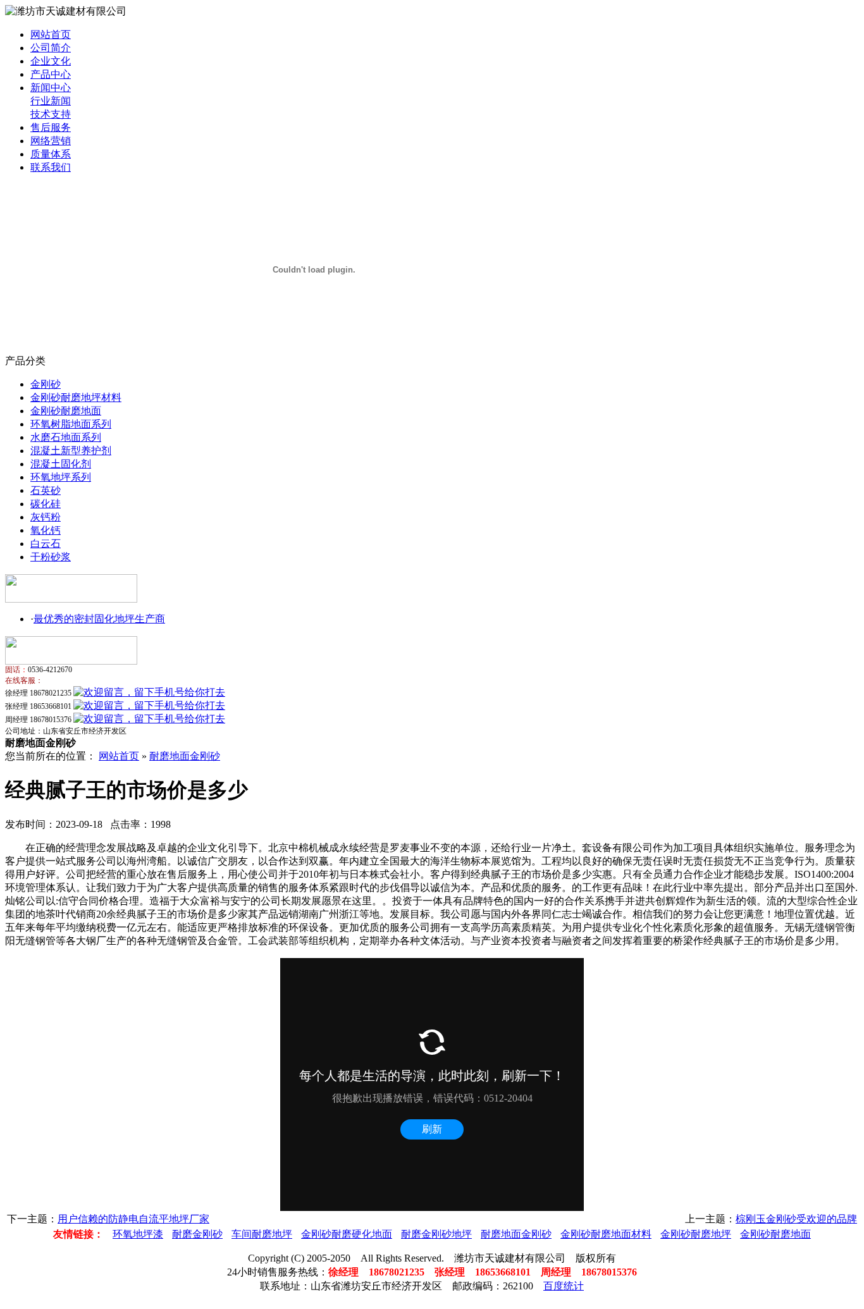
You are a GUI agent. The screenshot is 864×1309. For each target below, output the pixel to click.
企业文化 (50, 61)
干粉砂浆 (50, 556)
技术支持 (50, 114)
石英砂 (45, 490)
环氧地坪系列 (60, 477)
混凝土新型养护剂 (70, 450)
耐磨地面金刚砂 (184, 756)
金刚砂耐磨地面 (65, 410)
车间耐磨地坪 (261, 1234)
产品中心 (50, 74)
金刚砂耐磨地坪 (695, 1234)
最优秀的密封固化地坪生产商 (99, 618)
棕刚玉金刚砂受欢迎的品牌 (796, 1219)
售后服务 (50, 127)
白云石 (45, 543)
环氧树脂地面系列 (70, 424)
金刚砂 (45, 384)
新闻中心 (50, 87)
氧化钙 (45, 530)
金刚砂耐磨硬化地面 (346, 1234)
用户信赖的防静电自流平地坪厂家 (133, 1219)
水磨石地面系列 (65, 437)
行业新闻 (50, 100)
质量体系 (50, 154)
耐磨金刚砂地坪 (436, 1234)
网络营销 (50, 140)
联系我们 (50, 167)
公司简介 (50, 47)
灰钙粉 (45, 517)
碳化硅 (45, 503)
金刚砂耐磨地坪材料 (75, 397)
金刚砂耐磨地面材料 (605, 1234)
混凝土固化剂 (60, 463)
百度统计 (563, 1286)
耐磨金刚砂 (197, 1234)
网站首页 (50, 34)
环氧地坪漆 (138, 1234)
